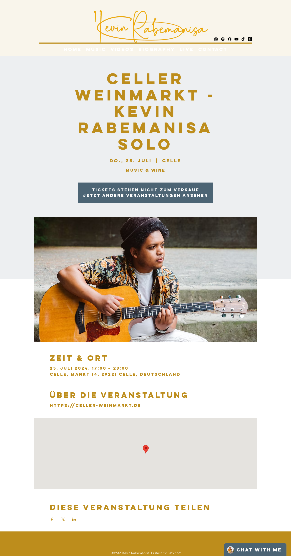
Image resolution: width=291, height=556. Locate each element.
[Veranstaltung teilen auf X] (63, 519)
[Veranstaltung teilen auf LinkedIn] (74, 519)
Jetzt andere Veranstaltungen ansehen (145, 195)
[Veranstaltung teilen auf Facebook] (52, 519)
